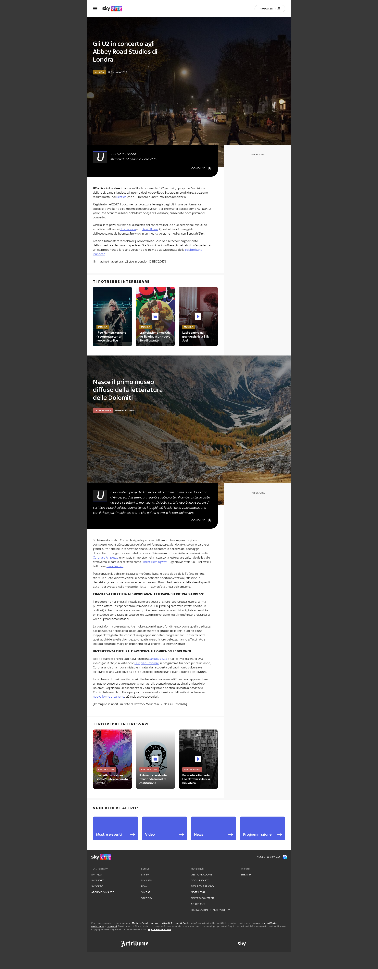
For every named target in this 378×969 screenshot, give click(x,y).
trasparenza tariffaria (263, 923)
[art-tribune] (134, 944)
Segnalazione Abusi (159, 929)
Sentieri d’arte (158, 659)
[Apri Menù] (97, 8)
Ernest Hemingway (154, 562)
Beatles (121, 197)
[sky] (241, 943)
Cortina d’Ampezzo (105, 557)
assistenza (97, 926)
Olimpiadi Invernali (146, 663)
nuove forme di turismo (108, 696)
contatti (112, 926)
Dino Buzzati (115, 566)
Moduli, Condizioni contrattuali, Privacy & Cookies (162, 923)
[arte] (114, 8)
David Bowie (150, 229)
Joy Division (128, 229)
